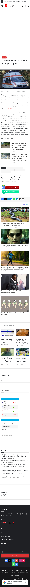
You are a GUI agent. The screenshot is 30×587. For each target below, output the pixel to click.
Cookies (3, 532)
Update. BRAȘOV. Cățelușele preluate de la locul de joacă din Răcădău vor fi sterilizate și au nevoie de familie (7, 360)
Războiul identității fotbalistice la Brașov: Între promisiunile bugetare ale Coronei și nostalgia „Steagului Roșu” (13, 466)
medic (3, 172)
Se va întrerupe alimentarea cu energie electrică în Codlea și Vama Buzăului (7, 340)
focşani (21, 167)
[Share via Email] (20, 199)
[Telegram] (17, 199)
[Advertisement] (15, 28)
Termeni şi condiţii (5, 536)
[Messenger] (11, 199)
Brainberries (15, 227)
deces (13, 167)
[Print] (23, 199)
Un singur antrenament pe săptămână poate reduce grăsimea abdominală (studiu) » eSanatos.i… (14, 269)
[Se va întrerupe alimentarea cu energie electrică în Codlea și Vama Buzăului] (7, 332)
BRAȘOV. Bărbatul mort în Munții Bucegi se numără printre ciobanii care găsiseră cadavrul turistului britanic (14, 456)
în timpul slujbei (5, 169)
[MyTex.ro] (10, 6)
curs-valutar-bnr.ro (8, 435)
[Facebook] (2, 199)
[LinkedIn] (8, 199)
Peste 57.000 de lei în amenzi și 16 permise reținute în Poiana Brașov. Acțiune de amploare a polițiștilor (22, 360)
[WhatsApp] (14, 199)
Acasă (4, 54)
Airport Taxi (4, 494)
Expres (8, 54)
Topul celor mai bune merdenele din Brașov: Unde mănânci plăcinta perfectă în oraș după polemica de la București (22, 341)
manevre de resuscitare (20, 169)
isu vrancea (12, 169)
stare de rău (8, 172)
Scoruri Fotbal (4, 495)
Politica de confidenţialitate (7, 539)
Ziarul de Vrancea (12, 109)
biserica (8, 167)
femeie (17, 167)
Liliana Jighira (6, 67)
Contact (3, 519)
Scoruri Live (4, 492)
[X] (5, 199)
